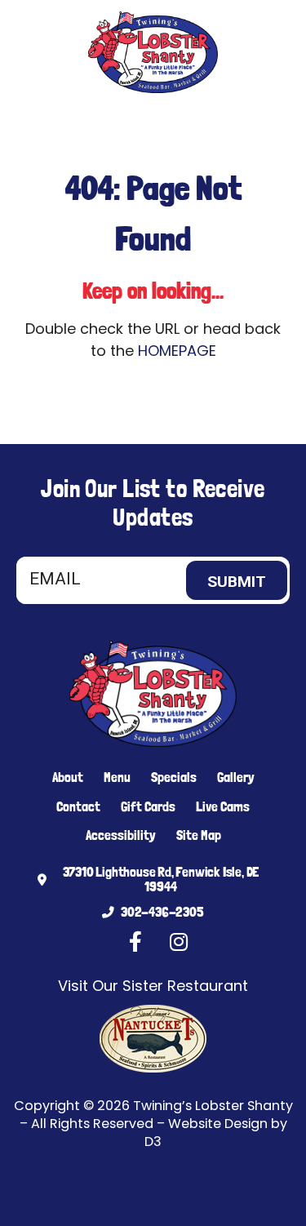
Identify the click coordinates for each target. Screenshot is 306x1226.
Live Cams (223, 806)
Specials (174, 777)
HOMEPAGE (177, 350)
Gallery (236, 777)
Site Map (198, 835)
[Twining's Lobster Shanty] (153, 52)
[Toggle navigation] (275, 122)
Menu (117, 777)
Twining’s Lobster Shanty (213, 1105)
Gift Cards (148, 806)
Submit (236, 581)
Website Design (218, 1123)
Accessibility (121, 835)
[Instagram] (105, 122)
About (67, 777)
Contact (78, 806)
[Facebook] (81, 122)
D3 (153, 1141)
